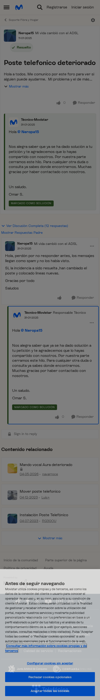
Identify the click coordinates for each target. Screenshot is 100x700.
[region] (50, 634)
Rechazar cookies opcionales (50, 677)
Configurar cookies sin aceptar (50, 663)
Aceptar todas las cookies (50, 691)
